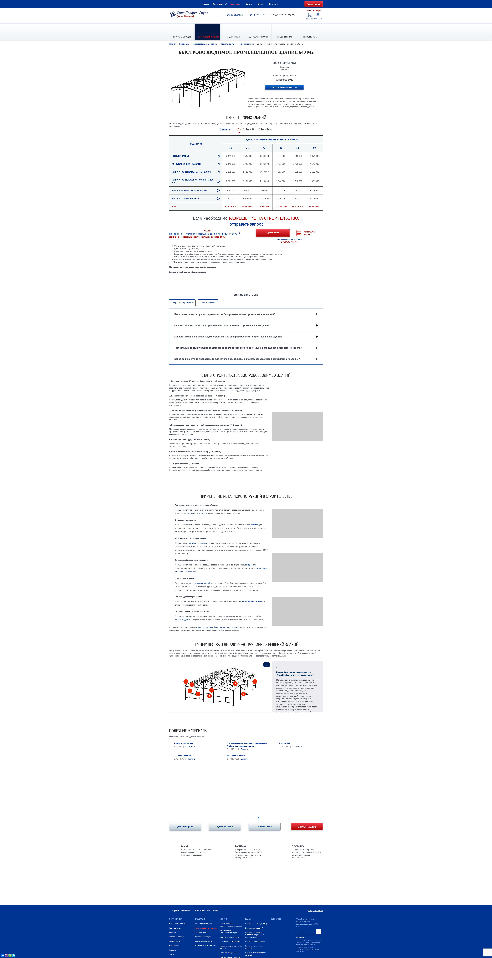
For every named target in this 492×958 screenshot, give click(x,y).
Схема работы (174, 941)
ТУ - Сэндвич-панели (236, 755)
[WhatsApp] (10, 955)
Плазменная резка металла (205, 945)
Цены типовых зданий (254, 928)
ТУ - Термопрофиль (183, 755)
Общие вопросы (208, 302)
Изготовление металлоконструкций (228, 931)
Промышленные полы (284, 37)
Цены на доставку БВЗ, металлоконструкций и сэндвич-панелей (254, 934)
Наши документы (176, 928)
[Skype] (13, 955)
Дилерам (172, 932)
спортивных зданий (201, 583)
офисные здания (182, 619)
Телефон (227, 778)
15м (247, 129)
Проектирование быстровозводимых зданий (231, 924)
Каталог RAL (284, 743)
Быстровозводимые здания (208, 37)
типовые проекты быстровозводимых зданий (218, 627)
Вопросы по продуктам (182, 302)
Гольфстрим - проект (183, 743)
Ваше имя (175, 778)
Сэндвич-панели (233, 37)
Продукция (235, 4)
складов (199, 513)
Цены (260, 4)
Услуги (249, 4)
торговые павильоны (197, 543)
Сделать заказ (313, 4)
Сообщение (175, 788)
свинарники (191, 571)
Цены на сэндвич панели (255, 941)
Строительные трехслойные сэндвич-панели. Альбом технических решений (247, 744)
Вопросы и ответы (176, 937)
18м (254, 129)
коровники (262, 568)
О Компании (175, 919)
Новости (172, 950)
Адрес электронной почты (288, 778)
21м (262, 129)
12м (239, 129)
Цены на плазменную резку (256, 923)
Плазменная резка (310, 37)
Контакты (273, 4)
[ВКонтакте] (2, 955)
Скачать (191, 746)
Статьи (171, 954)
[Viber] (6, 955)
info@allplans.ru (234, 14)
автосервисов (257, 601)
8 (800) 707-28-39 (256, 14)
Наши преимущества (177, 923)
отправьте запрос (246, 224)
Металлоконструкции (182, 37)
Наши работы (174, 945)
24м (269, 129)
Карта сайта (301, 937)
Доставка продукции (228, 952)
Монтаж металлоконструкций (232, 937)
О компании (218, 4)
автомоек (246, 601)
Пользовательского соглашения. (308, 818)
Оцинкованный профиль (259, 37)
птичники (179, 571)
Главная (205, 4)
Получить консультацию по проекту (284, 88)
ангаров (190, 513)
